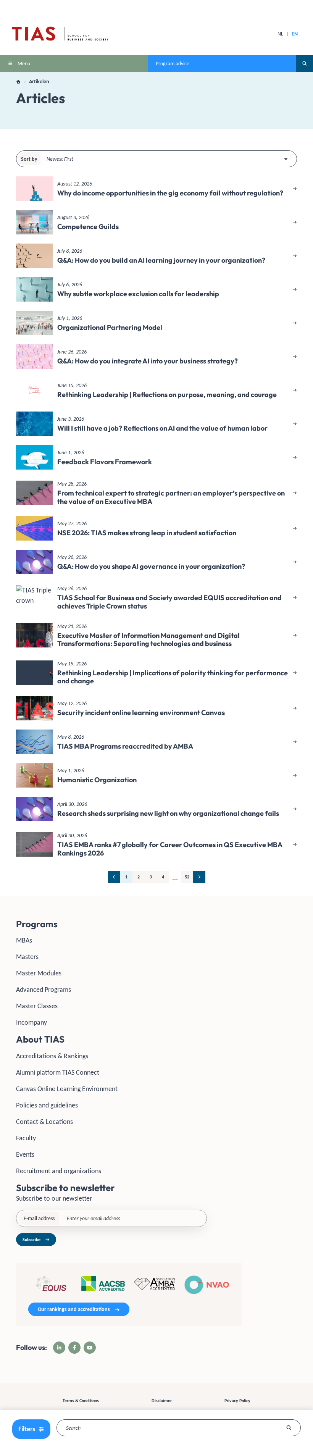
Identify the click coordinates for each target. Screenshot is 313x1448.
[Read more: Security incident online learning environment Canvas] (156, 708)
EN (295, 34)
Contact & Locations (44, 1121)
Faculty (26, 1138)
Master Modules (38, 973)
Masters (27, 956)
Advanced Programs (43, 989)
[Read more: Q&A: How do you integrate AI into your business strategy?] (156, 356)
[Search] (289, 1428)
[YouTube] (90, 1347)
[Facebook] (74, 1347)
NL (280, 34)
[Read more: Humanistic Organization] (156, 775)
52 (187, 877)
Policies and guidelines (47, 1105)
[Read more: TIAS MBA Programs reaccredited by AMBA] (156, 742)
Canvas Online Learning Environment (67, 1089)
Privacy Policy (237, 1400)
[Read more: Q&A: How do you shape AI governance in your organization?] (156, 562)
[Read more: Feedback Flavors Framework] (156, 457)
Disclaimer (162, 1400)
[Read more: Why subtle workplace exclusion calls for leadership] (156, 289)
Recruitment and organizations (58, 1171)
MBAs (24, 940)
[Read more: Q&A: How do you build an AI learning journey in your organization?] (156, 256)
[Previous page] (114, 877)
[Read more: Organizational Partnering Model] (156, 323)
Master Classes (37, 1006)
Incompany (31, 1022)
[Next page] (199, 877)
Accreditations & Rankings (52, 1056)
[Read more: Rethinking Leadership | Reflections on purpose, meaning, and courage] (156, 390)
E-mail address (39, 1218)
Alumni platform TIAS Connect (57, 1072)
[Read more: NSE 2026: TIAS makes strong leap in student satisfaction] (156, 528)
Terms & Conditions (81, 1400)
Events (25, 1154)
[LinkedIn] (59, 1347)
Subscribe (31, 1239)
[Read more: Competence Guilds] (156, 222)
